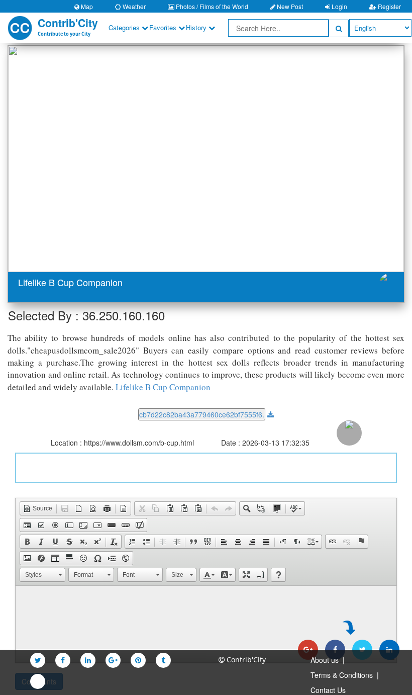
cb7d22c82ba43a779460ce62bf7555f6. (201, 414)
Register (388, 6)
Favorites (163, 27)
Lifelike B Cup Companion (163, 387)
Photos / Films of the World (211, 6)
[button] (37, 159)
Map (86, 6)
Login (338, 6)
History (197, 27)
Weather (133, 6)
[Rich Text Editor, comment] (206, 623)
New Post (289, 6)
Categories (125, 27)
